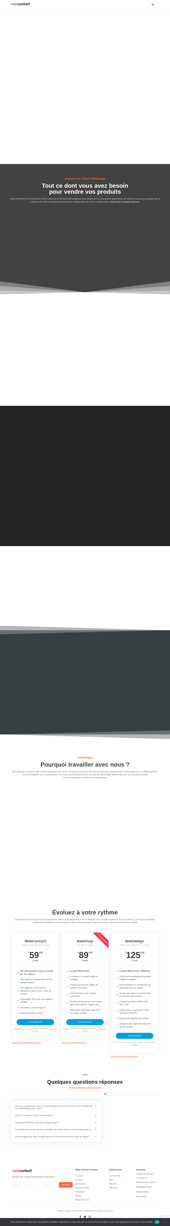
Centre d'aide (114, 1176)
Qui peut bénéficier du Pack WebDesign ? (37, 1122)
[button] (56, 1107)
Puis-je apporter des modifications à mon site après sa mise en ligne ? (52, 1136)
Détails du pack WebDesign (124, 1056)
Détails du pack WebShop (74, 1042)
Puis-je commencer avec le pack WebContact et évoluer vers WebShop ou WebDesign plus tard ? (54, 1107)
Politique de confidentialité (83, 1211)
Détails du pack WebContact (26, 1042)
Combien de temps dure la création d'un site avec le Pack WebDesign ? (53, 1129)
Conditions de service (104, 1211)
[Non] (165, 1222)
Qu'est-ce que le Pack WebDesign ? (34, 1115)
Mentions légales (64, 1211)
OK (157, 1222)
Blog (111, 1180)
